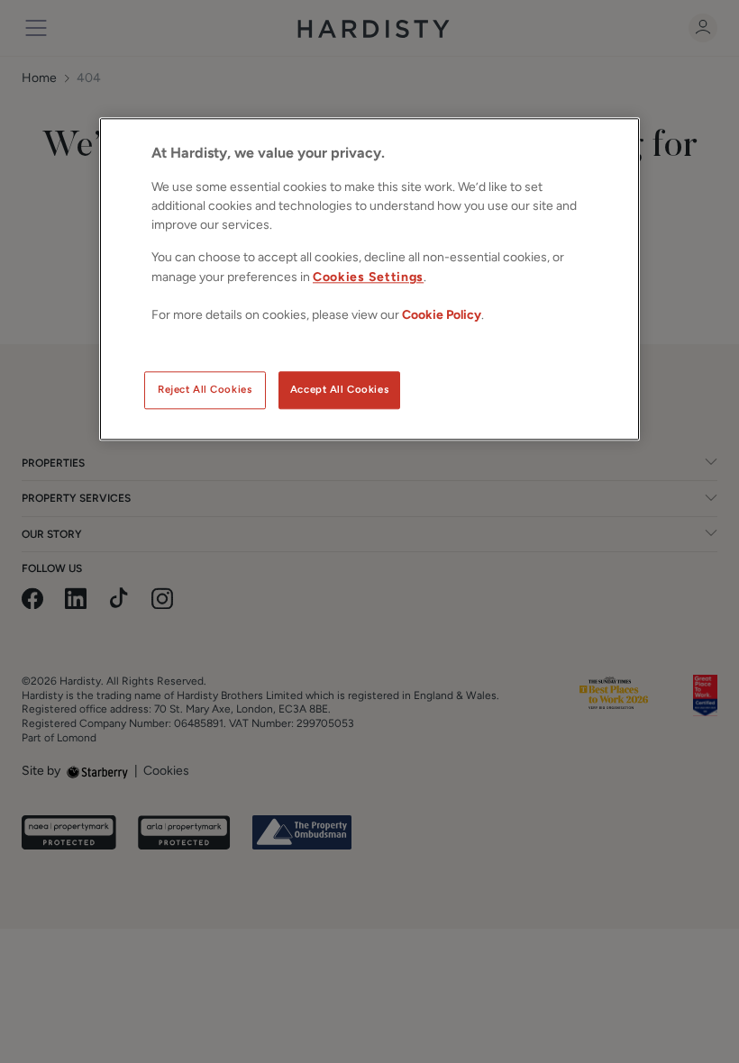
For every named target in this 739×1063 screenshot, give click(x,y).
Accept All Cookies (339, 389)
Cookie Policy (441, 315)
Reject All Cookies (204, 389)
